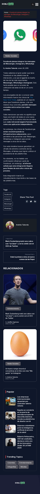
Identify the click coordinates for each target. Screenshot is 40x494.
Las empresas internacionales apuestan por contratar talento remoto (24, 401)
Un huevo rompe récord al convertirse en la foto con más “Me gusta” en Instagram (19, 371)
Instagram (7, 199)
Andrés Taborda (11, 68)
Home (6, 12)
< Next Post (9, 238)
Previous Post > (30, 254)
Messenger (8, 204)
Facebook (7, 194)
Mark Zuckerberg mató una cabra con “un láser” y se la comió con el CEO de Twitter (19, 243)
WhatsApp (7, 208)
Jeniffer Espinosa (13, 322)
